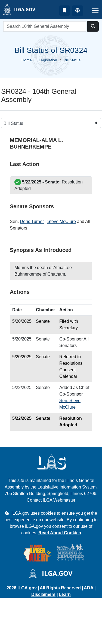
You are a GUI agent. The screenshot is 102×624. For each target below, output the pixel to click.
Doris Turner (32, 221)
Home (26, 60)
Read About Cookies (59, 532)
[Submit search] (93, 26)
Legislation (48, 60)
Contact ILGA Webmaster (51, 500)
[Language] (77, 10)
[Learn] (64, 10)
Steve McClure (61, 221)
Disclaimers (43, 594)
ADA (89, 588)
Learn (65, 594)
